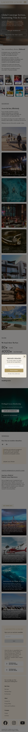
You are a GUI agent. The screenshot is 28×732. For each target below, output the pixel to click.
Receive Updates (14, 370)
